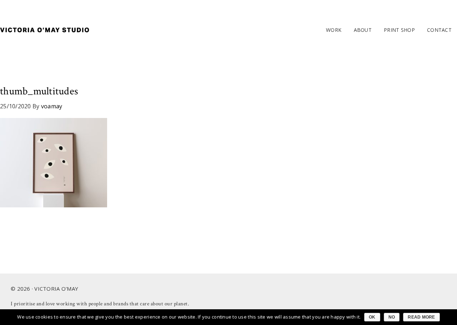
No (391, 317)
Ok (372, 317)
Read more (421, 317)
